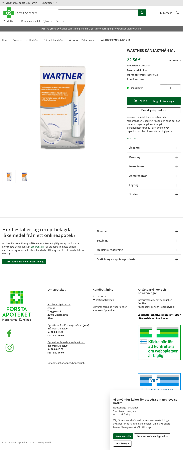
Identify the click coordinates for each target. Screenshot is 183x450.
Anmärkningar (138, 175)
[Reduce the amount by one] (163, 87)
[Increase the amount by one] (177, 87)
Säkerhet (102, 231)
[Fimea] (159, 342)
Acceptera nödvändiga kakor (152, 436)
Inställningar (122, 443)
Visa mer (131, 138)
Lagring (133, 185)
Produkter (8, 21)
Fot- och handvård (53, 40)
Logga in (167, 12)
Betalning (102, 240)
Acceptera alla (123, 436)
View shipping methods (154, 110)
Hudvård (33, 40)
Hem (4, 40)
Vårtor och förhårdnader (82, 40)
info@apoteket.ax (104, 300)
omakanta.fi (37, 246)
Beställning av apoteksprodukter (117, 259)
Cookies (142, 303)
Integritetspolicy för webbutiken (155, 300)
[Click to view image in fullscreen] (61, 107)
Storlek (133, 194)
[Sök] (142, 12)
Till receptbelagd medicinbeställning (24, 261)
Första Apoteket (26, 13)
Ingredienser (137, 166)
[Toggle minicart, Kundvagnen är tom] (178, 13)
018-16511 (100, 296)
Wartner (139, 79)
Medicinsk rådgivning (110, 250)
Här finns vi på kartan (58, 304)
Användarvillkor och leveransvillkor (156, 306)
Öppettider (47, 2)
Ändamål (134, 147)
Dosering (134, 157)
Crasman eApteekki (40, 442)
